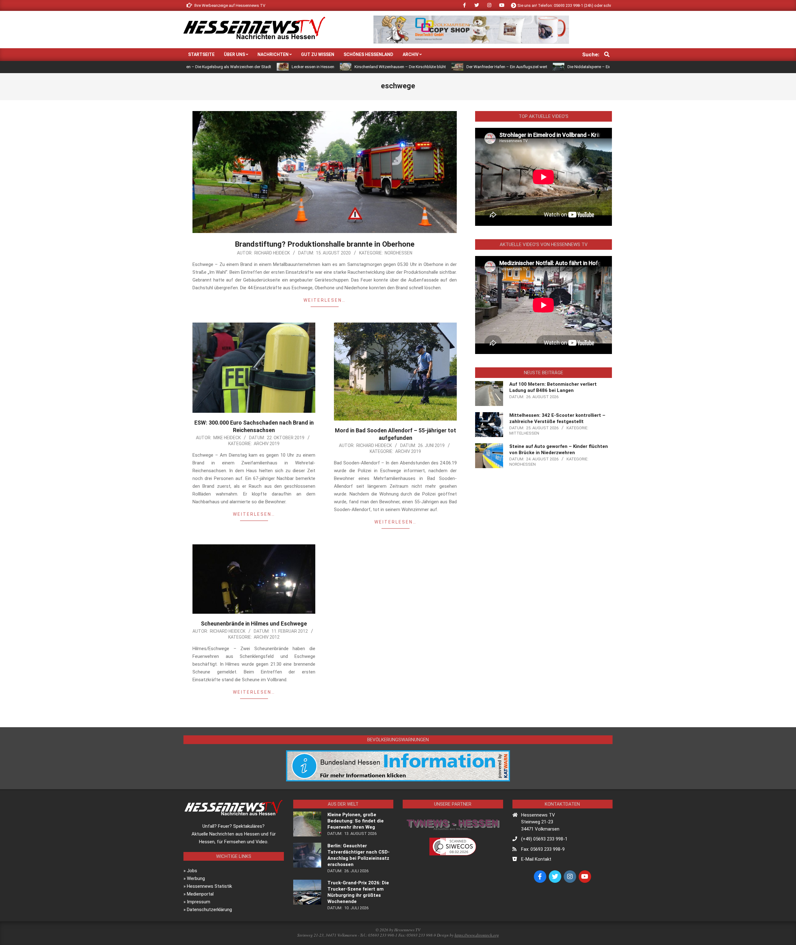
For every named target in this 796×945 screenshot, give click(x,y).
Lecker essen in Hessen (257, 66)
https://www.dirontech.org (477, 935)
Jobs (192, 870)
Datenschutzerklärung (209, 909)
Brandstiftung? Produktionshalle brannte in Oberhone (324, 244)
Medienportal (200, 894)
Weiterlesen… (324, 300)
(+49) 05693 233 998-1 (544, 839)
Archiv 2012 (267, 637)
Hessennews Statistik (209, 886)
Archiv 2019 (267, 443)
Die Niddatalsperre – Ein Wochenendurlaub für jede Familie (565, 66)
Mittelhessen (524, 433)
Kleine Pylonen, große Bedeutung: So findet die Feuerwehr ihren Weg (355, 821)
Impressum (198, 902)
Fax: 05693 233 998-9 (543, 849)
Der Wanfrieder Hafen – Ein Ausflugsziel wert (451, 66)
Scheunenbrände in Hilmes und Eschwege (254, 623)
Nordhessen (398, 252)
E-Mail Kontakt (536, 859)
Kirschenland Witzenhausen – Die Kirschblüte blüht (344, 66)
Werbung (196, 878)
